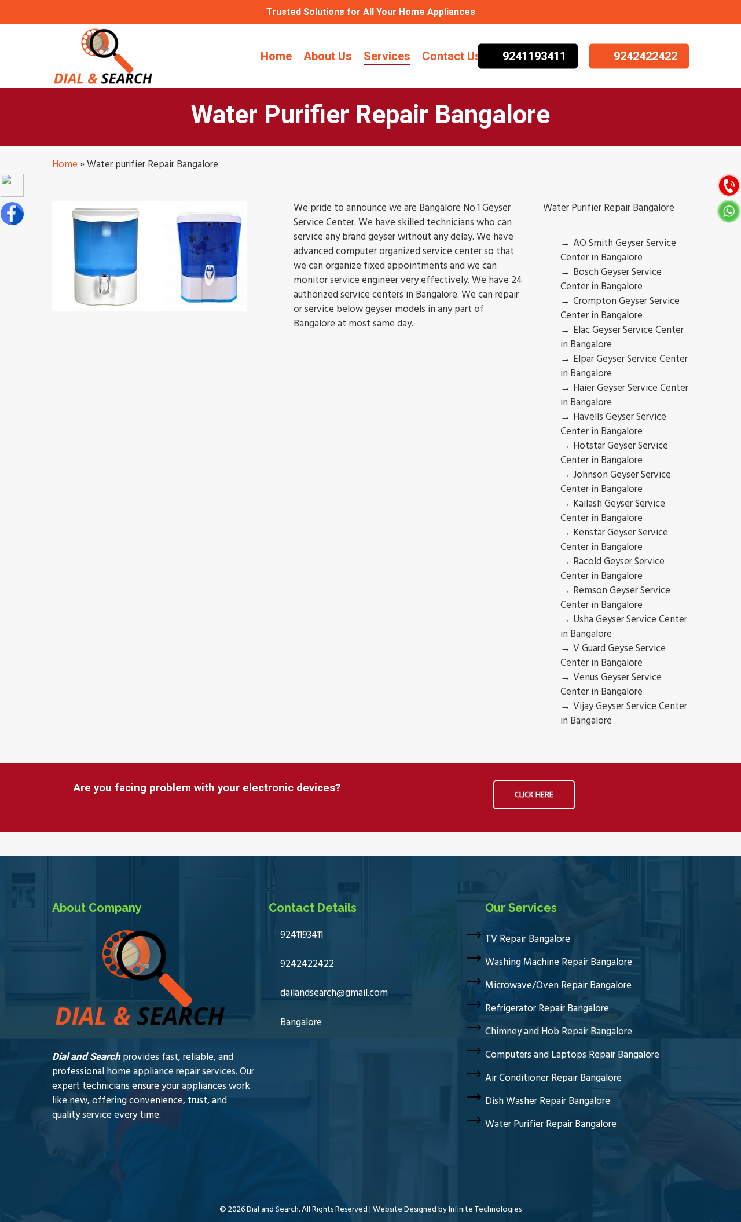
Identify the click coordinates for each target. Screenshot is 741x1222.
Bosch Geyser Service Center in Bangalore (611, 279)
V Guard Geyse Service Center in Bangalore (613, 655)
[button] (534, 794)
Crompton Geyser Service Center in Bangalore (620, 308)
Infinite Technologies (485, 1209)
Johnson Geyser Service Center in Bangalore (615, 482)
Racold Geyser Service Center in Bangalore (612, 568)
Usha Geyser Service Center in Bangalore (623, 626)
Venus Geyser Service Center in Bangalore (611, 684)
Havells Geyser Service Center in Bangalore (613, 424)
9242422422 (306, 964)
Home (65, 164)
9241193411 (300, 935)
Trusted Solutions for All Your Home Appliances (370, 11)
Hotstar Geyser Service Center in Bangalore (614, 453)
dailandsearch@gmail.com (333, 993)
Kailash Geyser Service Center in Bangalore (612, 511)
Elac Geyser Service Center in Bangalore (622, 337)
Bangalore (300, 1022)
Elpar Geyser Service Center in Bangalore (624, 366)
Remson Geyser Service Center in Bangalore (615, 597)
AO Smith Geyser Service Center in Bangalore (618, 250)
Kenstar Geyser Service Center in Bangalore (614, 539)
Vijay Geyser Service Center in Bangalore (623, 713)
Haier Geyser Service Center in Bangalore (624, 395)
